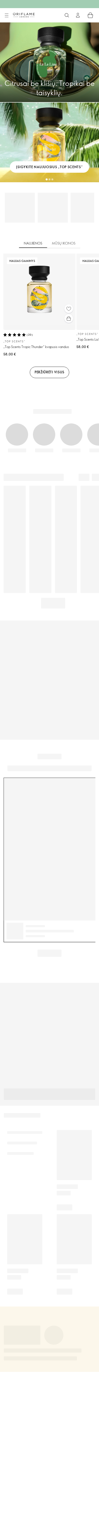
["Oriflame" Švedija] (24, 15)
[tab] (33, 243)
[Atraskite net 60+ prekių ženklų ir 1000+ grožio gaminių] (66, 15)
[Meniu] (6, 15)
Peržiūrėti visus (49, 372)
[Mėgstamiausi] (68, 308)
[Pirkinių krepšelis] (90, 15)
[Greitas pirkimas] (68, 318)
